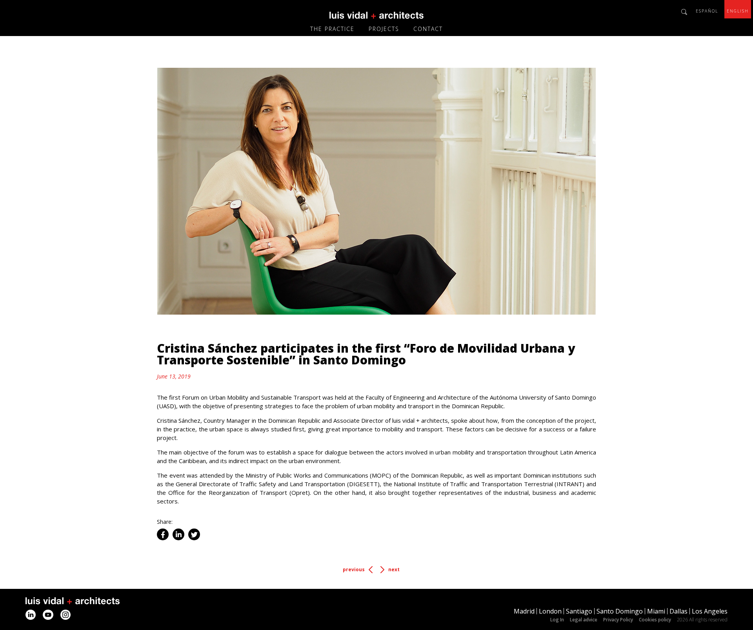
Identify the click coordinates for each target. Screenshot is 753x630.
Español (707, 11)
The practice (332, 29)
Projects (384, 29)
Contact (428, 29)
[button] (163, 534)
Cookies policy (655, 619)
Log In (557, 619)
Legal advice (583, 619)
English (738, 11)
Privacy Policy (618, 619)
